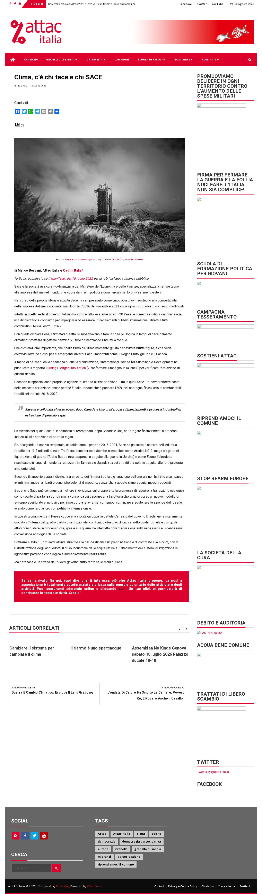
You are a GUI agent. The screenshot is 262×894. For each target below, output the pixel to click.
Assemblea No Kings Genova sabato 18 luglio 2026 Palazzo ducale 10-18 (160, 654)
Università (95, 59)
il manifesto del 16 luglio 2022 (70, 278)
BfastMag (62, 886)
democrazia (106, 841)
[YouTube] (44, 835)
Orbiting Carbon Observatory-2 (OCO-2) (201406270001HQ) (91, 259)
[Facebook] (25, 835)
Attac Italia (121, 834)
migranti (104, 857)
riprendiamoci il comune (116, 864)
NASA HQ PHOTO (134, 259)
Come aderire (226, 886)
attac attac (20, 85)
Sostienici (182, 59)
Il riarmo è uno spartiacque (96, 648)
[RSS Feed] (15, 835)
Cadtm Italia (71, 270)
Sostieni (244, 886)
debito (156, 834)
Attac (102, 834)
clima (141, 834)
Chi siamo (31, 59)
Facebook (186, 4)
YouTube (218, 4)
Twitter (202, 4)
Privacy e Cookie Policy (182, 886)
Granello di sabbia (60, 59)
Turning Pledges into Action (66, 368)
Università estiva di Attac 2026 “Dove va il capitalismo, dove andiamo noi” (92, 4)
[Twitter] (34, 835)
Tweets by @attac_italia (213, 771)
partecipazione (129, 857)
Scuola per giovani (152, 59)
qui (122, 589)
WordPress (94, 886)
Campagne (122, 59)
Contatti (209, 59)
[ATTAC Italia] (12, 59)
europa (103, 849)
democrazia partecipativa (141, 841)
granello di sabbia (147, 849)
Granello (121, 849)
